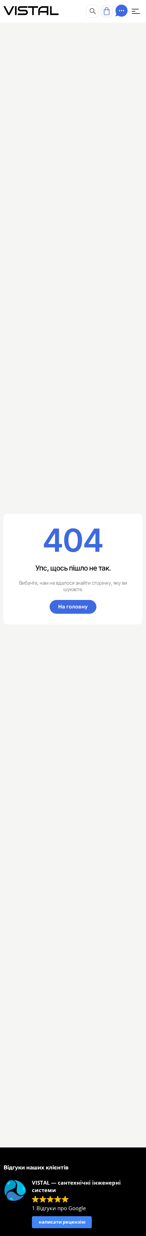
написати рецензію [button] (62, 1222)
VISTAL (31, 11)
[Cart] (107, 11)
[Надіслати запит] (121, 11)
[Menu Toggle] (136, 11)
